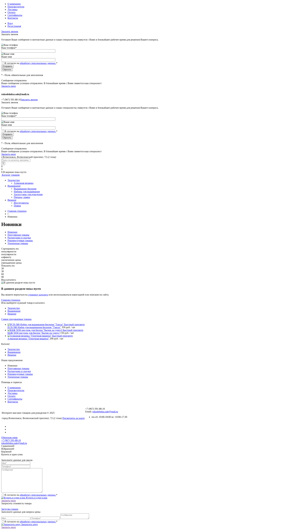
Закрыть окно (8, 86)
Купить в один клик (36, 497)
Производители (16, 6)
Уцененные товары (18, 243)
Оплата (11, 12)
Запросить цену (29, 524)
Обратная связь (9, 437)
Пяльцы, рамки (22, 197)
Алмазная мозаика (23, 183)
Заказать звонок (9, 31)
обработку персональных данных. (38, 63)
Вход (10, 23)
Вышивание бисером (25, 188)
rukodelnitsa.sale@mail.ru (105, 411)
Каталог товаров (10, 175)
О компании (14, 4)
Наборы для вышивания (27, 191)
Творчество (14, 308)
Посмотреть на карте (73, 418)
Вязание (12, 313)
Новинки (12, 232)
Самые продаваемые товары (16, 319)
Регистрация (14, 26)
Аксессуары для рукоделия (28, 194)
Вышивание (14, 311)
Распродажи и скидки (19, 237)
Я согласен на (30, 63)
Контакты (13, 18)
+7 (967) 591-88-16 (11, 440)
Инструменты (21, 203)
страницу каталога (38, 294)
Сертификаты (15, 15)
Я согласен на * (30, 495)
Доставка (12, 9)
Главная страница (10, 300)
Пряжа (17, 205)
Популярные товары (18, 235)
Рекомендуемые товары (20, 240)
